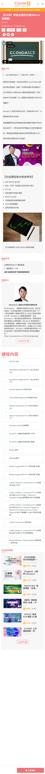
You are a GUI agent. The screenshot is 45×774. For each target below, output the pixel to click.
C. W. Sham (26, 620)
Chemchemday (27, 634)
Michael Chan (27, 577)
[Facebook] (4, 34)
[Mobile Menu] (2, 4)
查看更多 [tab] (21, 642)
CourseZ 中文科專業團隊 (30, 562)
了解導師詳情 (22, 341)
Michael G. (5, 22)
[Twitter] (8, 34)
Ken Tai (25, 591)
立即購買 (31, 770)
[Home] (2, 10)
